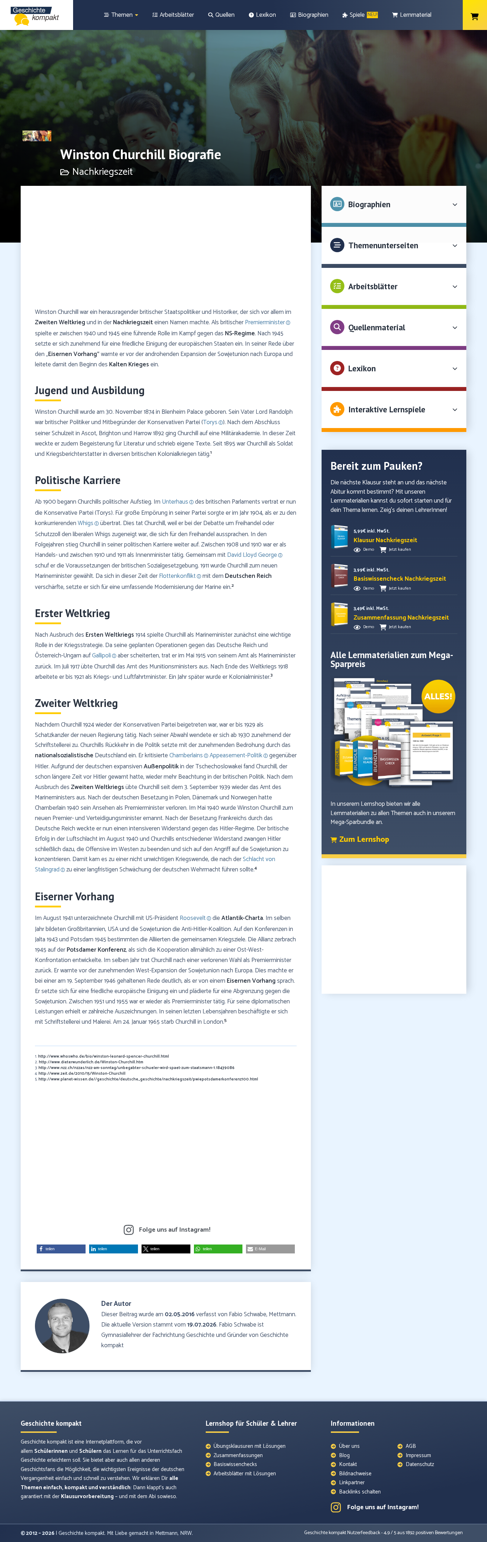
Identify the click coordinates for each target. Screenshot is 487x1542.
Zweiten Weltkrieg (60, 322)
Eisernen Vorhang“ (73, 354)
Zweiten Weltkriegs (97, 787)
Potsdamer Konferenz (96, 950)
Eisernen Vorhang (251, 981)
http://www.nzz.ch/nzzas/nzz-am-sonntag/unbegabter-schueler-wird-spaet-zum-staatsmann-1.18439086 (137, 1068)
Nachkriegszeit (133, 322)
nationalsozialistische (64, 755)
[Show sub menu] (136, 15)
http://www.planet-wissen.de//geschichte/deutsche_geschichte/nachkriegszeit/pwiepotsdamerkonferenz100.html (148, 1079)
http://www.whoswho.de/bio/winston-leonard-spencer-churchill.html (103, 1056)
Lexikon (362, 368)
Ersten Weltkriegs (110, 635)
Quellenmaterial (376, 327)
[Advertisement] (166, 250)
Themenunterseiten (383, 245)
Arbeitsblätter (373, 286)
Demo (368, 549)
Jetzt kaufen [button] (400, 549)
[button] (61, 1249)
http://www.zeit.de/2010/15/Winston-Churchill (82, 1073)
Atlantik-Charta (242, 918)
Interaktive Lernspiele (386, 409)
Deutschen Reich (248, 576)
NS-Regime (240, 334)
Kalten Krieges (129, 365)
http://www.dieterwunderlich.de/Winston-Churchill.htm (91, 1062)
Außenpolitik (161, 767)
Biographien (369, 204)
